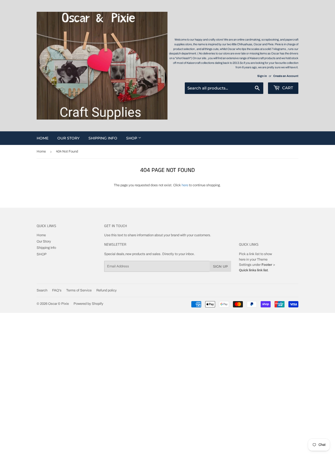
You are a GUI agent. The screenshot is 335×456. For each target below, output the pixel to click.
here (185, 185)
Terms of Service (79, 290)
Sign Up (220, 266)
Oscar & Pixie (58, 304)
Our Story (68, 138)
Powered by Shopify (88, 304)
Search (42, 290)
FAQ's (57, 290)
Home (42, 138)
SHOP (132, 138)
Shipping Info (102, 138)
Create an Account (285, 75)
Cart (287, 87)
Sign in (262, 75)
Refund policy (106, 290)
